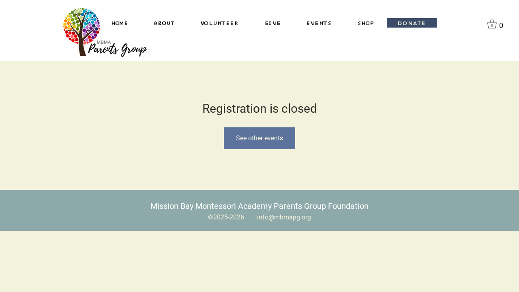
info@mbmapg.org (284, 217)
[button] (497, 23)
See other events (259, 138)
